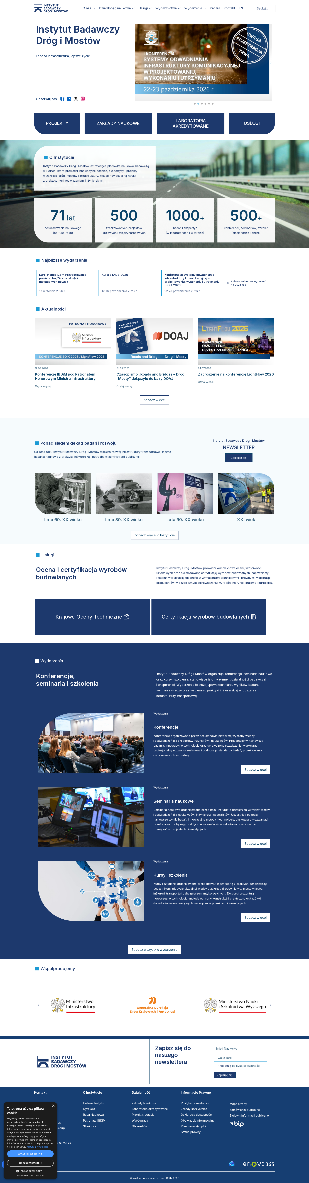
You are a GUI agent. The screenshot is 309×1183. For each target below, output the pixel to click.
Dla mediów (140, 1126)
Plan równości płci (193, 1126)
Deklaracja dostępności (196, 1114)
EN (241, 8)
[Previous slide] (137, 62)
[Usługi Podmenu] (150, 8)
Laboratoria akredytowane (150, 1109)
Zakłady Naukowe (144, 1103)
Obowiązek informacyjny (197, 1120)
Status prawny (191, 1132)
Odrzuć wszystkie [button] (30, 1163)
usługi (252, 123)
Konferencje (165, 727)
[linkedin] (70, 99)
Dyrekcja (89, 1109)
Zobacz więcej (154, 400)
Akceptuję (238, 1065)
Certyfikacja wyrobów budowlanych (205, 617)
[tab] (195, 104)
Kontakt (229, 8)
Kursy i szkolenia (170, 875)
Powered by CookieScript (30, 1175)
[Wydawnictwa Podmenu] (179, 8)
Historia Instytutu (94, 1103)
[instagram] (84, 99)
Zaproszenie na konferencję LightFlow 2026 (236, 374)
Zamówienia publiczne (245, 1110)
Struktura (89, 1126)
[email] (231, 1163)
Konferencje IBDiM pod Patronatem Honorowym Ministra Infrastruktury (65, 376)
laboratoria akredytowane (191, 123)
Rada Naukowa (93, 1114)
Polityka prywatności (195, 1103)
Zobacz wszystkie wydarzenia (155, 949)
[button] (30, 1171)
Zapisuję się (239, 458)
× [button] (53, 1106)
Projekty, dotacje (143, 1114)
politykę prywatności (246, 1065)
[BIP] (237, 1125)
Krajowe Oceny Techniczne (89, 617)
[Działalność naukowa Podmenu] (133, 8)
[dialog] (30, 1140)
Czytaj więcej (43, 386)
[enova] (258, 1164)
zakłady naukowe (118, 123)
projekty (57, 123)
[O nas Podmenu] (93, 8)
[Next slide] (270, 62)
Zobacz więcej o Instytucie (154, 535)
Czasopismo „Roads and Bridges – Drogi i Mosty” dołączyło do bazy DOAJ (150, 376)
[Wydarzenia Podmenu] (204, 8)
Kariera (215, 8)
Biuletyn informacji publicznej (249, 1115)
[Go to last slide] (38, 1005)
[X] (77, 99)
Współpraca (140, 1120)
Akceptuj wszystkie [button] (30, 1153)
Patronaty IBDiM (94, 1120)
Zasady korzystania (194, 1109)
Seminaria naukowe (173, 801)
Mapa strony (238, 1104)
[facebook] (63, 99)
